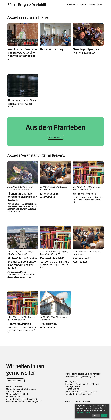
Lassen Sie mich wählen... (83, 412)
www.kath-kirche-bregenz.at (78, 394)
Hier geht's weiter (55, 137)
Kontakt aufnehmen (15, 381)
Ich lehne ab (95, 416)
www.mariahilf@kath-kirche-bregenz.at (24, 401)
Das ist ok (104, 416)
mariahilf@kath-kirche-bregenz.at (21, 399)
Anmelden (87, 401)
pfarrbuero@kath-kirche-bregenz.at (81, 391)
